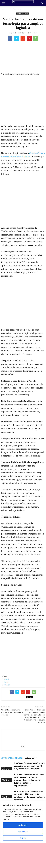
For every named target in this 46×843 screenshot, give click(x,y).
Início (3, 9)
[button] (42, 3)
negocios (6, 682)
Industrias (6, 679)
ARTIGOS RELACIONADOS (11, 758)
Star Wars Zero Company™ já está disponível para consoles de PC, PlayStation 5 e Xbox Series (29, 766)
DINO (14, 33)
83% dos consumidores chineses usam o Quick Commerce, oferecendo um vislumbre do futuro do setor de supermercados (29, 780)
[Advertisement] (23, 100)
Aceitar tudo (23, 825)
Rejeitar (23, 838)
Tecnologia (7, 684)
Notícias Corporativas (22, 13)
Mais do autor (30, 758)
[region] (23, 822)
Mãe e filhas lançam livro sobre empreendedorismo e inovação (12, 712)
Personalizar (23, 831)
